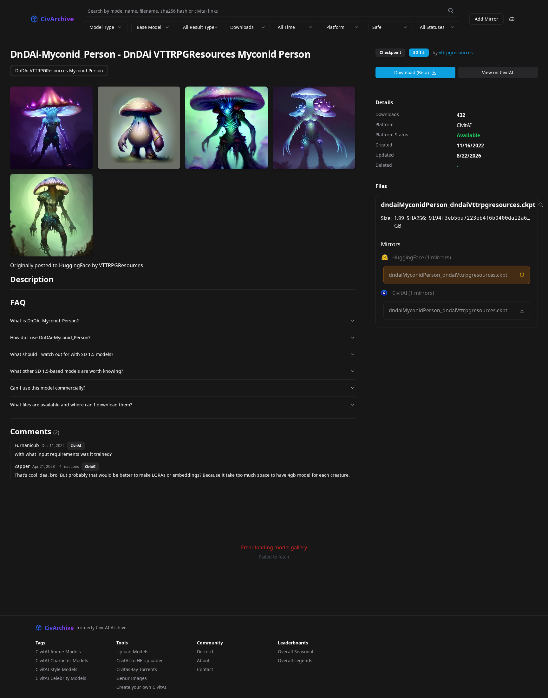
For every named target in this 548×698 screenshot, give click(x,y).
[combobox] (200, 27)
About (203, 660)
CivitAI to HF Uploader (139, 660)
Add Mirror (486, 19)
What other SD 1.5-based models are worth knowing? (66, 371)
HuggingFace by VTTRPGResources (101, 265)
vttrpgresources (456, 52)
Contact (205, 669)
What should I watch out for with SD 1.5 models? (61, 354)
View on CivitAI (497, 72)
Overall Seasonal (295, 652)
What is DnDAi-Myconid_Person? (44, 321)
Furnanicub (27, 445)
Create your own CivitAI (141, 687)
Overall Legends (295, 660)
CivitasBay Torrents (136, 669)
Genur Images (131, 678)
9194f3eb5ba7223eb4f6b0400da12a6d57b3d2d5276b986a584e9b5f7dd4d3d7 (480, 218)
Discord (205, 652)
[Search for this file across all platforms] (540, 204)
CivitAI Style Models (56, 669)
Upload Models (132, 652)
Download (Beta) (411, 72)
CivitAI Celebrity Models (61, 678)
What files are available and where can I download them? (71, 405)
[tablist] (59, 70)
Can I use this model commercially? (47, 388)
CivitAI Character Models (62, 660)
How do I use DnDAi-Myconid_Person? (50, 337)
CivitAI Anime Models (58, 652)
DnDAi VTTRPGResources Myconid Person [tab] (59, 71)
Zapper (22, 466)
